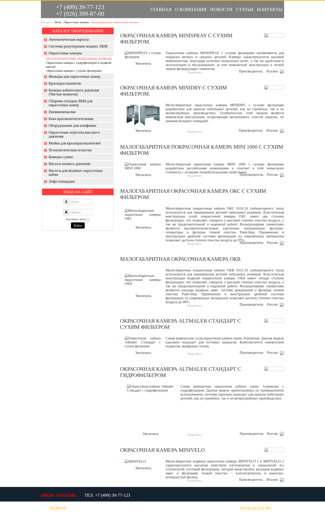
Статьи (244, 9)
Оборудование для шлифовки (72, 125)
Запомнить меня (76, 219)
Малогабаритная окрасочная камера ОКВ (180, 259)
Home (57, 22)
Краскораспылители (65, 83)
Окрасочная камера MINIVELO (162, 450)
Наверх (58, 508)
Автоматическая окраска (69, 39)
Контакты (269, 9)
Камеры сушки (61, 157)
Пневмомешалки (62, 112)
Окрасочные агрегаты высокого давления (74, 134)
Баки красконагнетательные (71, 119)
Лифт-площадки (62, 181)
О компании (190, 9)
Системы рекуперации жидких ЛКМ (78, 46)
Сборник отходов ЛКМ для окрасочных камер (70, 103)
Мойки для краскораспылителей (74, 143)
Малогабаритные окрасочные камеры (79, 59)
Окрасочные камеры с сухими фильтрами (73, 70)
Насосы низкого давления (69, 164)
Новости (221, 9)
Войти (78, 225)
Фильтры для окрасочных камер (74, 76)
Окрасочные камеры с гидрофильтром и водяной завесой (78, 64)
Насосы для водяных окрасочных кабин (76, 172)
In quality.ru (255, 508)
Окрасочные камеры (76, 22)
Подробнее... (195, 72)
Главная (161, 9)
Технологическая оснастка (70, 150)
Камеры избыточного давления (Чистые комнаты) (74, 92)
